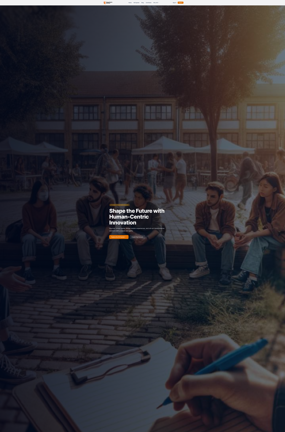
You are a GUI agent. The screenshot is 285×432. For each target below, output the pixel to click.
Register (180, 2)
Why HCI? (155, 2)
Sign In (174, 2)
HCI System (136, 2)
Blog (142, 2)
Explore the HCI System (118, 237)
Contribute (148, 2)
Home (130, 2)
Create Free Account (137, 237)
